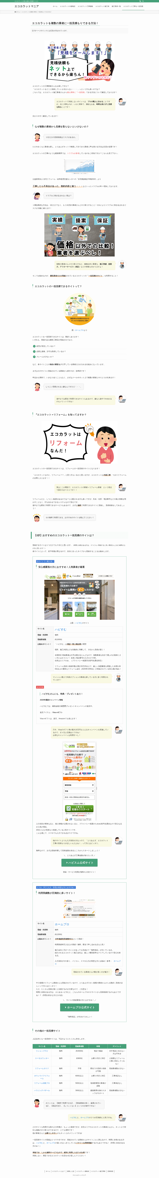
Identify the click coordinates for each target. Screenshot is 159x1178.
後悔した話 (70, 1171)
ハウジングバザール (42, 1090)
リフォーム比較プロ (42, 1083)
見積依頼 (110, 1171)
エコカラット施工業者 (98, 1171)
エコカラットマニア (27, 6)
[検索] (143, 1)
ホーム (48, 1171)
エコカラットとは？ (58, 1171)
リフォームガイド (42, 1068)
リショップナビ (42, 1051)
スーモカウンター (42, 1058)
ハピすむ (78, 623)
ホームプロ (79, 330)
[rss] (140, 1)
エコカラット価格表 (82, 1171)
